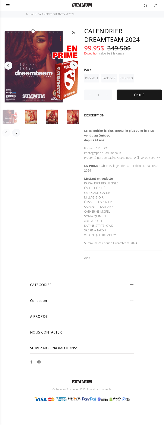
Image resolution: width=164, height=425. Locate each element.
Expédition (91, 53)
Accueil (30, 14)
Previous (8, 66)
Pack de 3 (126, 78)
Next (74, 66)
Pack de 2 (109, 78)
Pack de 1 (91, 78)
